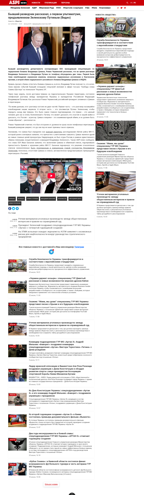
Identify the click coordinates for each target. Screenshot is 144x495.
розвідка (21, 198)
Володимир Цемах (75, 198)
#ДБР (34, 8)
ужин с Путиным (33, 198)
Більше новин (51, 484)
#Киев (94, 8)
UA (131, 3)
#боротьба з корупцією (73, 8)
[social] (118, 8)
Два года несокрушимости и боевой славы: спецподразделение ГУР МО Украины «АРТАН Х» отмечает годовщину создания (59, 436)
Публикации (51, 3)
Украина (12, 198)
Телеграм (79, 247)
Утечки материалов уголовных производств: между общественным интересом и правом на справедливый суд (52, 220)
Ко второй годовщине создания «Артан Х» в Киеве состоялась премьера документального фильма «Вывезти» (60, 415)
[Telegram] (17, 208)
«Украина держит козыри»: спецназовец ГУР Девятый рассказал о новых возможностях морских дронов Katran (59, 279)
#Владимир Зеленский (20, 8)
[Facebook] (9, 208)
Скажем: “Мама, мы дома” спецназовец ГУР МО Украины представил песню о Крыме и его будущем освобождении (59, 302)
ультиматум (62, 198)
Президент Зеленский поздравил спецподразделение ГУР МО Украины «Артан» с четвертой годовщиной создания (54, 226)
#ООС (58, 8)
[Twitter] (13, 208)
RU (135, 3)
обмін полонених (15, 203)
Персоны (64, 3)
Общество (18, 21)
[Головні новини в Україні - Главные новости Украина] (18, 3)
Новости (36, 3)
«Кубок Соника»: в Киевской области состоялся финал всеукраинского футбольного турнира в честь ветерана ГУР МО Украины (60, 464)
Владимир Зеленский (48, 198)
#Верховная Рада (46, 8)
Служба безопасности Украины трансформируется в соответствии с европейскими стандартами (56, 260)
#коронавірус (105, 8)
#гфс (87, 8)
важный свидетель (54, 132)
